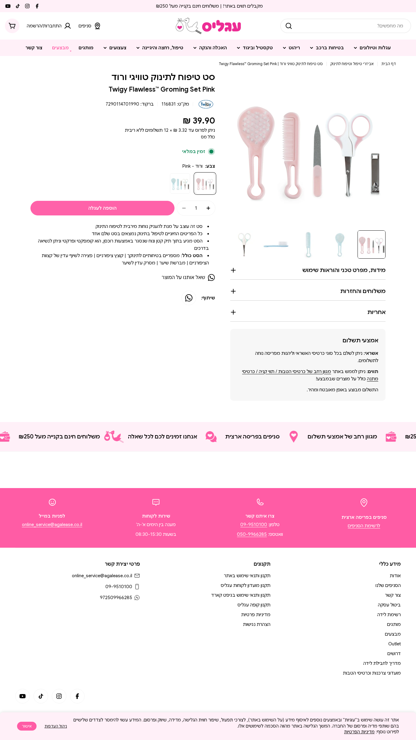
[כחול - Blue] (180, 183)
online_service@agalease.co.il (52, 524)
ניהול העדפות (55, 726)
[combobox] (345, 26)
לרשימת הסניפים (364, 526)
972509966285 (116, 597)
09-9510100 (253, 524)
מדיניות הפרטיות (359, 732)
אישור (27, 726)
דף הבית (388, 63)
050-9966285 (252, 534)
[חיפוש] (288, 26)
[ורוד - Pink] (205, 183)
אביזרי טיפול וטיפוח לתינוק (352, 63)
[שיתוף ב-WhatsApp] (189, 298)
